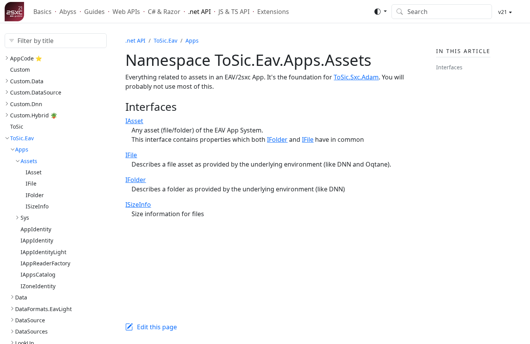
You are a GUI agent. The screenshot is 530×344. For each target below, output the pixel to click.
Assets (29, 161)
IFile (31, 183)
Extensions (273, 11)
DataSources (31, 331)
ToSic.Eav (22, 138)
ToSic (16, 126)
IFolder (35, 195)
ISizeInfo (37, 206)
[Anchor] (184, 106)
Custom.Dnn (26, 104)
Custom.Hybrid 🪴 (33, 115)
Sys (25, 217)
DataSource (30, 320)
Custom (20, 69)
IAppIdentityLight (43, 252)
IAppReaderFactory (45, 263)
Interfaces (449, 67)
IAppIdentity (37, 240)
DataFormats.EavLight (43, 309)
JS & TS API (233, 11)
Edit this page (157, 327)
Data (21, 297)
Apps (21, 149)
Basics (42, 11)
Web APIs (126, 11)
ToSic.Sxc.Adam (356, 77)
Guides (94, 11)
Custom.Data (26, 81)
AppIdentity (36, 229)
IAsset (34, 172)
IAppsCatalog (38, 274)
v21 (502, 11)
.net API (199, 11)
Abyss (67, 11)
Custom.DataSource (35, 92)
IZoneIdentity (38, 286)
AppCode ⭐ (26, 58)
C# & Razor (164, 11)
